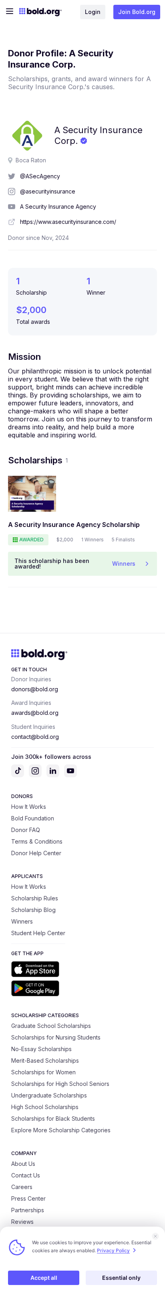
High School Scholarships (44, 1106)
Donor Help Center (36, 853)
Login (93, 11)
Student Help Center (38, 933)
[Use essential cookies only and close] (155, 1236)
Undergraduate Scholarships (49, 1095)
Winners (22, 921)
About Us (23, 1163)
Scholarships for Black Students (53, 1118)
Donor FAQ (25, 829)
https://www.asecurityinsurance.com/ (68, 221)
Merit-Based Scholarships (45, 1060)
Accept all (43, 1277)
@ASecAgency (40, 176)
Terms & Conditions (36, 841)
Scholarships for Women (43, 1072)
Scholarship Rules (34, 898)
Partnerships (27, 1210)
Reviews (22, 1221)
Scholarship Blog (33, 909)
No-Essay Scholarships (41, 1049)
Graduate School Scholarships (51, 1025)
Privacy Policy (113, 1250)
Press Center (28, 1198)
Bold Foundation (32, 818)
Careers (21, 1186)
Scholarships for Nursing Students (56, 1037)
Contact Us (25, 1175)
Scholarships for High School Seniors (60, 1083)
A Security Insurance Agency (58, 206)
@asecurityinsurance (47, 191)
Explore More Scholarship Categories (61, 1130)
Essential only (121, 1277)
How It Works (28, 806)
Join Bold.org (136, 11)
